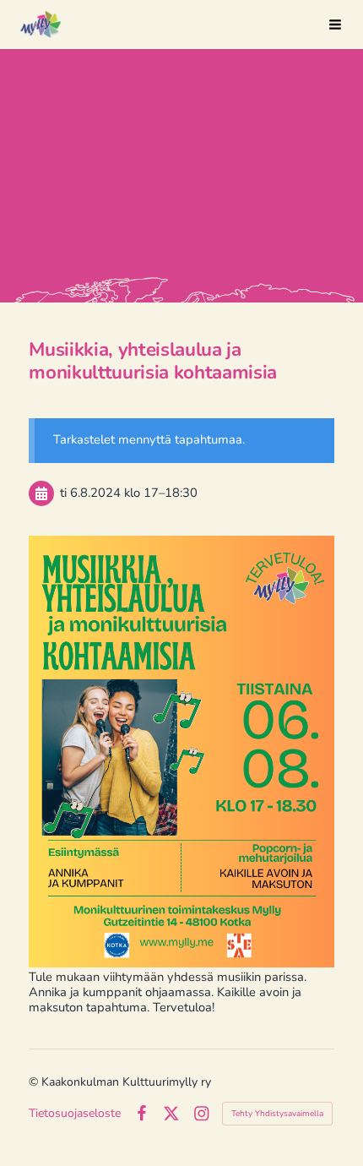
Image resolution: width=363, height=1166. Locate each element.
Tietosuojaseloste (75, 1114)
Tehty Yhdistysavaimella (277, 1114)
